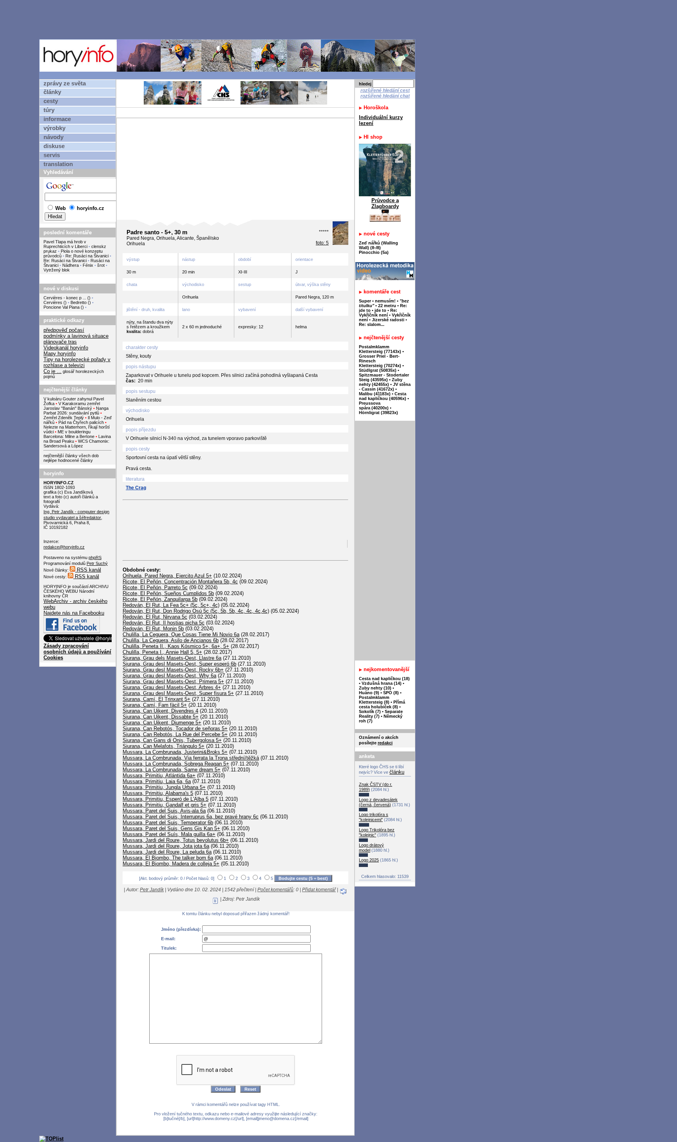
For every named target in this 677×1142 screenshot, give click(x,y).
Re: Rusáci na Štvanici (87, 255)
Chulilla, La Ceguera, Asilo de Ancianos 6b (171, 640)
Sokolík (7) (370, 711)
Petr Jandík (152, 889)
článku (396, 772)
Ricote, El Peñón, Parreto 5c (155, 587)
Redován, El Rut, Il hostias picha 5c (164, 623)
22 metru (387, 305)
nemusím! (385, 301)
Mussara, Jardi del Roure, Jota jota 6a (166, 846)
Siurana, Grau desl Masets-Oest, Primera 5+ (173, 681)
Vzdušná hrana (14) (382, 683)
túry (48, 110)
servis (51, 155)
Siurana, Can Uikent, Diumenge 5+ (162, 723)
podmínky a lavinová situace (76, 336)
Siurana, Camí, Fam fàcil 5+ (155, 705)
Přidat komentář (319, 889)
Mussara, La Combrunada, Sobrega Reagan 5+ (176, 764)
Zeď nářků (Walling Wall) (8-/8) (378, 245)
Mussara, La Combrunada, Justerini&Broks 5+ (175, 752)
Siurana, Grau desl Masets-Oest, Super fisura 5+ (178, 693)
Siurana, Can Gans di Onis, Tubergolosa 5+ (172, 740)
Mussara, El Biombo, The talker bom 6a (168, 858)
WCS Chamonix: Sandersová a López (76, 443)
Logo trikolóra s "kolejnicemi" (373, 817)
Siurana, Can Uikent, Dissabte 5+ (161, 717)
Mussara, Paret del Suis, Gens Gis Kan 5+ (171, 828)
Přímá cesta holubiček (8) (382, 704)
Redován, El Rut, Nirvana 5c (155, 617)
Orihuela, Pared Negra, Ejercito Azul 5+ (167, 576)
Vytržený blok (56, 270)
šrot (101, 265)
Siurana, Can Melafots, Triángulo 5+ (164, 746)
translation (58, 164)
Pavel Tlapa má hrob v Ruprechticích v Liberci (65, 244)
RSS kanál (88, 570)
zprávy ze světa (64, 83)
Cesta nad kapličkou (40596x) (382, 396)
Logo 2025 (369, 860)
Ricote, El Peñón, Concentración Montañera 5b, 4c (180, 582)
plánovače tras (60, 342)
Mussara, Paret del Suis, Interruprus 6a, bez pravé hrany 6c (191, 817)
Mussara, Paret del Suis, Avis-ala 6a (164, 811)
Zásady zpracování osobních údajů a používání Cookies (77, 652)
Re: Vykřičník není (378, 312)
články (52, 92)
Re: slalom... (371, 324)
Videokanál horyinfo (65, 348)
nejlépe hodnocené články (68, 460)
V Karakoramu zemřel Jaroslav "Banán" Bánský (71, 406)
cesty (50, 101)
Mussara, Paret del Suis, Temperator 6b (168, 822)
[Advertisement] (229, 19)
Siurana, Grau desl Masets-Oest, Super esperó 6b (179, 664)
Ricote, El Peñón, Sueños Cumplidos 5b (168, 593)
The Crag (136, 487)
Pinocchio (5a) (374, 252)
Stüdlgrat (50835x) (377, 370)
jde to (381, 310)
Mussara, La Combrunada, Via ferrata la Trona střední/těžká (191, 758)
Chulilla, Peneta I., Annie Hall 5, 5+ (162, 652)
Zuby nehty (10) (375, 688)
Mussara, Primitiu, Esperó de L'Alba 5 (165, 799)
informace (57, 119)
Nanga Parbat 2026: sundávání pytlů (76, 410)
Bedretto (79, 302)
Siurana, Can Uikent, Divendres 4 (160, 711)
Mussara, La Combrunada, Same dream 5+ (172, 770)
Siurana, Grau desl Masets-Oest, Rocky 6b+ (173, 670)
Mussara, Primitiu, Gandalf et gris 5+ (164, 805)
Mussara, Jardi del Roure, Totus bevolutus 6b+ (176, 840)
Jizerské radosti (388, 319)
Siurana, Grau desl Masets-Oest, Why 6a (169, 676)
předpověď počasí (63, 330)
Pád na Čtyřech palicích (81, 422)
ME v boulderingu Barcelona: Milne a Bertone (68, 434)
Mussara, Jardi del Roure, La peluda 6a (167, 852)
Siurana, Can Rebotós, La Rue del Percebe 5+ (175, 734)
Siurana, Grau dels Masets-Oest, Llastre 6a (172, 658)
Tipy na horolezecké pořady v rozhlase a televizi (76, 362)
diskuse (54, 146)
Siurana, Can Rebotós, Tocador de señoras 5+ (175, 728)
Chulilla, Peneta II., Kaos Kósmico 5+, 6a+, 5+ (176, 646)
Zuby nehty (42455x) (380, 382)
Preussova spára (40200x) (374, 405)
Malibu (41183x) (375, 393)
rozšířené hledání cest (385, 90)
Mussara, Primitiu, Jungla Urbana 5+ (164, 787)
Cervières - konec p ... (64, 297)
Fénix (88, 265)
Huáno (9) (369, 692)
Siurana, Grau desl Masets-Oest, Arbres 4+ (172, 687)
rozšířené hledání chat (385, 96)
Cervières (52, 302)
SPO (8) (391, 692)
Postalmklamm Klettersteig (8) (374, 699)
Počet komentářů (275, 889)
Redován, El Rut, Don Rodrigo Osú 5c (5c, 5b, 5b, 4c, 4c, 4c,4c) (196, 611)
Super (365, 301)
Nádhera (70, 265)
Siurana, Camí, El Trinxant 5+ (156, 699)
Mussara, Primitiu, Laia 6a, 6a (157, 781)
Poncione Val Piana (61, 307)
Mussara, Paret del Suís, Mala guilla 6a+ (169, 834)
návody (53, 137)
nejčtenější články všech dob (71, 455)
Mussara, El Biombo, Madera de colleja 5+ (171, 864)
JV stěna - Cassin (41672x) (385, 386)
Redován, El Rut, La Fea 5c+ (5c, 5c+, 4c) (171, 605)
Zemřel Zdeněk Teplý (63, 417)
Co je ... (52, 371)
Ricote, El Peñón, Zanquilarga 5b (160, 599)
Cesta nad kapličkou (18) (384, 678)
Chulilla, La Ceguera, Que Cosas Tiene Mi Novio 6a (181, 634)
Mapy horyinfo (59, 354)
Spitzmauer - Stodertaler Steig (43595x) (384, 377)
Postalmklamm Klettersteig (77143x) (380, 349)
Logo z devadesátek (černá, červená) (378, 802)
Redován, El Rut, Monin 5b (153, 629)
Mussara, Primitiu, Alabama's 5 (158, 793)
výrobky (54, 128)
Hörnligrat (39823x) (378, 412)
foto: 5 (322, 243)
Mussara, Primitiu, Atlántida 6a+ (159, 775)
